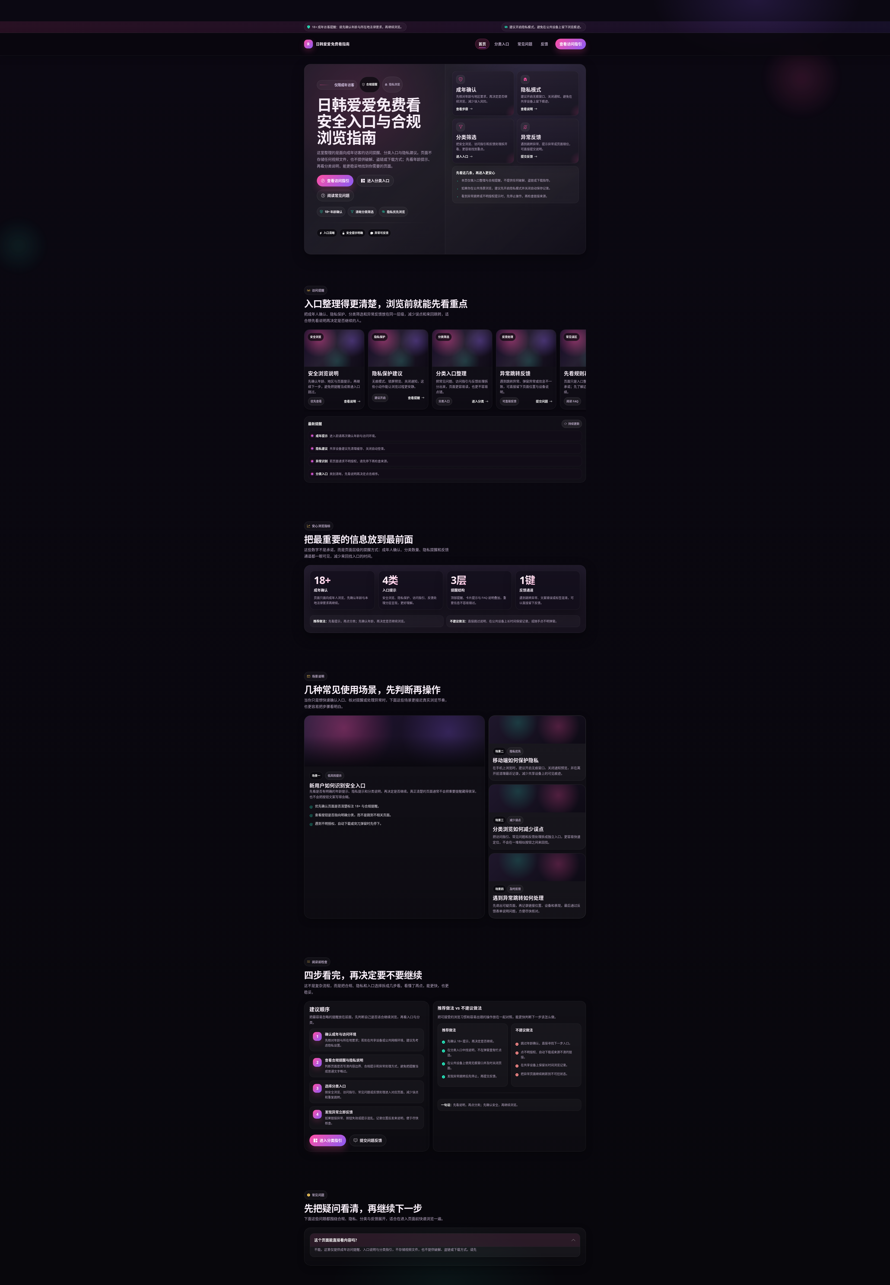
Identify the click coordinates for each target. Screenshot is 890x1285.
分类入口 (501, 44)
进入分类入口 (378, 180)
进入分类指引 (331, 1140)
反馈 (544, 44)
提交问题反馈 (371, 1140)
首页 (482, 44)
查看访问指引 (570, 44)
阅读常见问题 (338, 195)
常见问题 (525, 44)
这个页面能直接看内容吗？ (336, 1240)
